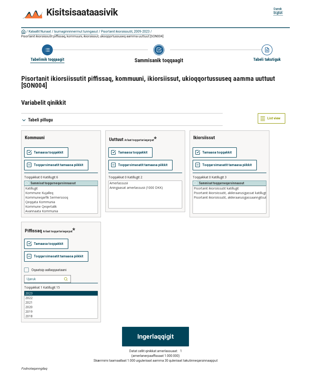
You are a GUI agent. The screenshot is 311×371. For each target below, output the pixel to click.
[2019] (61, 311)
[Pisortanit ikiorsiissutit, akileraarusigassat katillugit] (229, 193)
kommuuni (35, 137)
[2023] (61, 293)
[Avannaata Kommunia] (61, 211)
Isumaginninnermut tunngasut (76, 31)
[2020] (61, 307)
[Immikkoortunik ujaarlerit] (66, 279)
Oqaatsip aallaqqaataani (48, 270)
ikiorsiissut (204, 137)
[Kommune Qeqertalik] (61, 206)
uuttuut (116, 139)
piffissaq (33, 230)
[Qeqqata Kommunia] (61, 202)
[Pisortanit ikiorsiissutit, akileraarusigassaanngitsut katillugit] (229, 197)
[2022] (61, 298)
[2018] (61, 316)
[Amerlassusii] (145, 183)
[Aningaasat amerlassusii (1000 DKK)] (145, 187)
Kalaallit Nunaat (40, 31)
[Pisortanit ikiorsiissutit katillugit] (229, 188)
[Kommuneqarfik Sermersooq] (61, 197)
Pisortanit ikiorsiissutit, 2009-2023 (125, 31)
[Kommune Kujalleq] (61, 193)
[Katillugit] (61, 188)
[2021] (61, 302)
